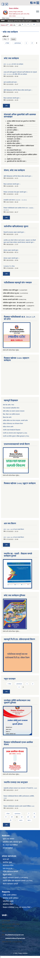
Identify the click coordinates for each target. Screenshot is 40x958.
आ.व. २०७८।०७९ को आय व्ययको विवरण (14, 529)
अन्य (6, 105)
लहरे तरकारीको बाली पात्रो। (10, 82)
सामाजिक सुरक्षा (7, 862)
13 (28, 817)
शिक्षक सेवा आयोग (7, 417)
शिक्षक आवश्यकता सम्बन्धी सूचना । (12, 98)
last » (29, 820)
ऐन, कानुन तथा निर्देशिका (10, 845)
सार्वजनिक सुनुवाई (8, 901)
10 (29, 24)
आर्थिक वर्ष (5, 36)
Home (3, 25)
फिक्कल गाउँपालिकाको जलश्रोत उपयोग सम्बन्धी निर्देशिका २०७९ (19, 806)
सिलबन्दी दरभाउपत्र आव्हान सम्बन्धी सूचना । (14, 232)
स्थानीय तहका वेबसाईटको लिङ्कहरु (11, 430)
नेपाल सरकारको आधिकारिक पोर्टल (11, 408)
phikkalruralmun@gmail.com (15, 938)
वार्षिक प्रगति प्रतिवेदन (10, 895)
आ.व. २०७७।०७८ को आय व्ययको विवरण (14, 537)
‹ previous (17, 43)
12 (21, 817)
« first (7, 43)
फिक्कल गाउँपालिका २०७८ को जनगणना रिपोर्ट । (17, 907)
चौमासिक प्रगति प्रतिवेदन (10, 898)
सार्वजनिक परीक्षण (8, 904)
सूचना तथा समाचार (8, 839)
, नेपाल (12, 405)
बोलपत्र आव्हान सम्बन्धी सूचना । (11, 258)
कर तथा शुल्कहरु (8, 848)
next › (21, 820)
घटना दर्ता (6, 859)
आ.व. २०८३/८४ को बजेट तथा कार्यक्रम (13, 64)
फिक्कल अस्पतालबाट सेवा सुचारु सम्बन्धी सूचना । (16, 192)
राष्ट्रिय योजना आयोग (8, 426)
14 (34, 817)
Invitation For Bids (9, 266)
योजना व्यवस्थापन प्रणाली (10, 884)
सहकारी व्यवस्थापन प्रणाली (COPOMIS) (15, 878)
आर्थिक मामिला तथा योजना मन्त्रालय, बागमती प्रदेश (15, 420)
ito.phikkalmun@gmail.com (14, 935)
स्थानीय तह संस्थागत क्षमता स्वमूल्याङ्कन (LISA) (15, 433)
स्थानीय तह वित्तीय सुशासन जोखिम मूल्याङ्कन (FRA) (16, 436)
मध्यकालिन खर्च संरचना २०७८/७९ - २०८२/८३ (15, 200)
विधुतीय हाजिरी (7, 875)
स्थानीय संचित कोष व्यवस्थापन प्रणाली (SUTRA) (18, 881)
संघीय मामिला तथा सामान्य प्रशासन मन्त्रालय (13, 411)
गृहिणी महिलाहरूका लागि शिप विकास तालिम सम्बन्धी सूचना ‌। (18, 90)
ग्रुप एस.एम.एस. (8, 868)
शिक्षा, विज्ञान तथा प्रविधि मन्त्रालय (11, 414)
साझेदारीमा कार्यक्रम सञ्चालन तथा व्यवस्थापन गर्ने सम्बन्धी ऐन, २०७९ (20, 788)
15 (10, 820)
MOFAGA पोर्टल (8, 865)
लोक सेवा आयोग (7, 405)
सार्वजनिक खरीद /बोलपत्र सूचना (12, 842)
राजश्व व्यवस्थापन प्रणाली (10, 871)
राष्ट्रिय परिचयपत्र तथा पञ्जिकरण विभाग (13, 423)
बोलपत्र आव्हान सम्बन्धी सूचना (11, 250)
